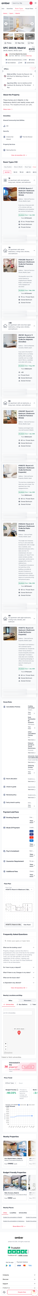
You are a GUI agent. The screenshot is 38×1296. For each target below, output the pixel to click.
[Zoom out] (5, 1046)
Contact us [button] (6, 1288)
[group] (19, 907)
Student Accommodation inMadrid (12, 1217)
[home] (6, 3)
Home (5, 13)
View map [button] (29, 55)
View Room (27, 924)
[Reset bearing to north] (5, 1049)
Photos (9, 43)
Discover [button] (5, 1279)
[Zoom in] (5, 1043)
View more (31, 821)
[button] (22, 3)
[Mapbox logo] (8, 1053)
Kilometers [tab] (27, 1000)
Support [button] (5, 1283)
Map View (21, 43)
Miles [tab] (10, 1000)
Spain (11, 13)
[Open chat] (34, 1292)
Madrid (17, 13)
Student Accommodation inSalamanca (13, 1221)
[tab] (8, 1004)
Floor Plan (33, 43)
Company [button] (6, 1275)
